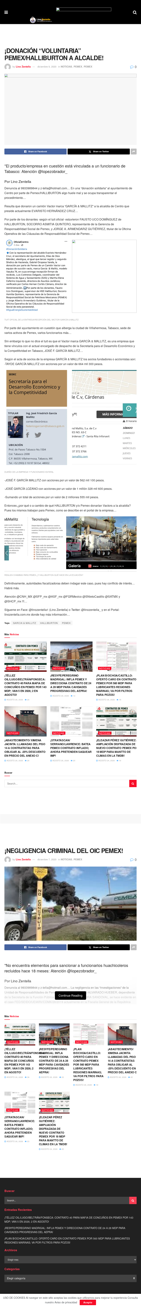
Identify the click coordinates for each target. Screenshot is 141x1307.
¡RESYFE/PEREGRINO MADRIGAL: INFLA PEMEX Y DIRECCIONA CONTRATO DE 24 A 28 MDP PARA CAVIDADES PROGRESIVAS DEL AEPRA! (70, 683)
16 (119, 699)
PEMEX (78, 66)
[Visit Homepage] (41, 20)
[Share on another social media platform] (134, 151)
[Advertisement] (70, 35)
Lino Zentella (23, 66)
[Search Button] (135, 12)
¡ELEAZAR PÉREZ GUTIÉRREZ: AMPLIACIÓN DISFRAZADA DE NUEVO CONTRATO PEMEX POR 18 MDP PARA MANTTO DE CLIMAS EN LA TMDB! (117, 748)
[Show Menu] (6, 12)
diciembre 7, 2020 (46, 859)
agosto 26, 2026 (14, 699)
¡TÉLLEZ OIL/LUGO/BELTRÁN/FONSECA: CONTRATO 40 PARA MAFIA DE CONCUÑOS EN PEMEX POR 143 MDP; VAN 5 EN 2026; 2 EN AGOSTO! (25, 685)
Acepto (87, 1302)
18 (96, 1085)
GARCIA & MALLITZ (24, 622)
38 (28, 1077)
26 (28, 760)
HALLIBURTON (49, 622)
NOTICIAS (66, 66)
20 (28, 699)
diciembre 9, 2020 (46, 66)
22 (62, 1077)
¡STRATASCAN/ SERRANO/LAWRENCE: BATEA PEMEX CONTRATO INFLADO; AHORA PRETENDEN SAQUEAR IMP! (71, 748)
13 (74, 695)
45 (131, 1077)
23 (28, 1141)
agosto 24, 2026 (106, 760)
